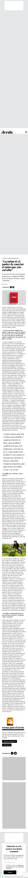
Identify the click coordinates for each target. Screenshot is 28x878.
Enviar (10, 872)
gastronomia (13, 258)
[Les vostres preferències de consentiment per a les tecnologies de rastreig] (2, 876)
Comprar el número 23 (9, 741)
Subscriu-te (7, 744)
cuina (4, 258)
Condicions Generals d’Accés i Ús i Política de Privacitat (15, 867)
